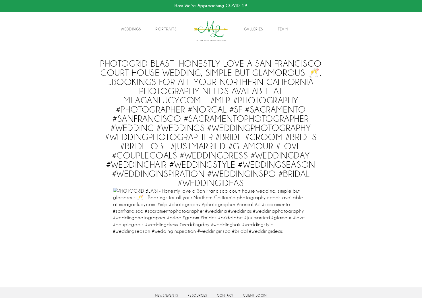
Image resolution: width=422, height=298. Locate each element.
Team (283, 29)
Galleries (253, 29)
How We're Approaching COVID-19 (211, 5)
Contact (225, 295)
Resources (198, 295)
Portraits (166, 29)
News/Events (166, 295)
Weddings (131, 29)
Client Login (255, 295)
